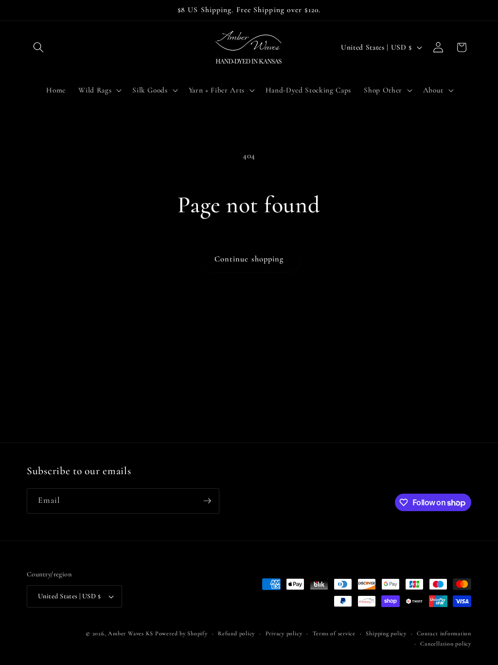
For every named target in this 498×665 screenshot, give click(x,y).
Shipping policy (386, 633)
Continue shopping (249, 259)
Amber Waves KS (130, 633)
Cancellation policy (445, 643)
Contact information (444, 633)
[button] (38, 47)
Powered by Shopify (181, 633)
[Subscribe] (207, 501)
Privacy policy (284, 633)
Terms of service (334, 633)
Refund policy (236, 633)
